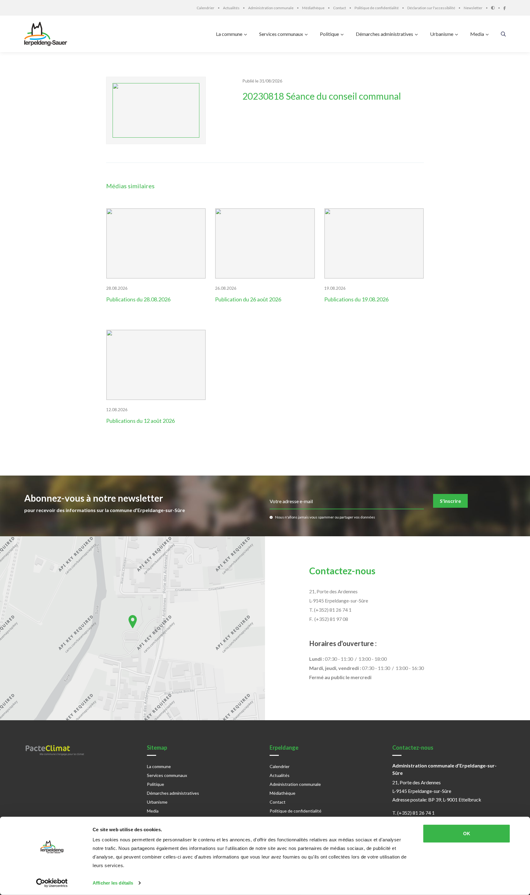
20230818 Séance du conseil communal (321, 95)
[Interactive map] (132, 628)
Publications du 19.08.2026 (356, 299)
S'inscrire (450, 501)
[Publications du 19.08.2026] (374, 243)
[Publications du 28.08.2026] (156, 243)
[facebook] (504, 7)
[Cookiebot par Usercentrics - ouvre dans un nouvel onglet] (52, 883)
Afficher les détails (113, 882)
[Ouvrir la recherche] (503, 34)
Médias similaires (130, 185)
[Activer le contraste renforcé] (497, 8)
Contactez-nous (342, 570)
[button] (133, 621)
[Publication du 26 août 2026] (265, 243)
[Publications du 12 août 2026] (156, 365)
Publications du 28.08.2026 (138, 299)
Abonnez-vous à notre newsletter (93, 498)
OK (466, 833)
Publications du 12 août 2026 (140, 420)
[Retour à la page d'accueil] (47, 34)
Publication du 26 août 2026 (248, 299)
